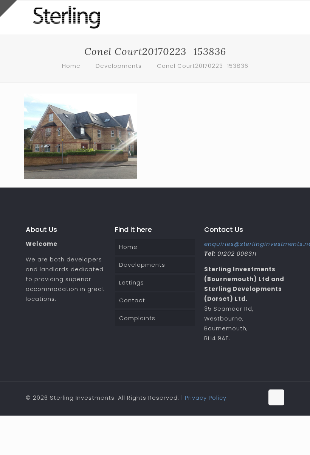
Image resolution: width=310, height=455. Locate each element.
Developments (119, 66)
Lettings (131, 282)
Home (71, 66)
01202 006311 (237, 254)
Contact (132, 300)
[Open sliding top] (8, 8)
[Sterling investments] (66, 17)
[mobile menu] (272, 17)
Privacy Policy (205, 398)
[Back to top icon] (276, 397)
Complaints (137, 318)
